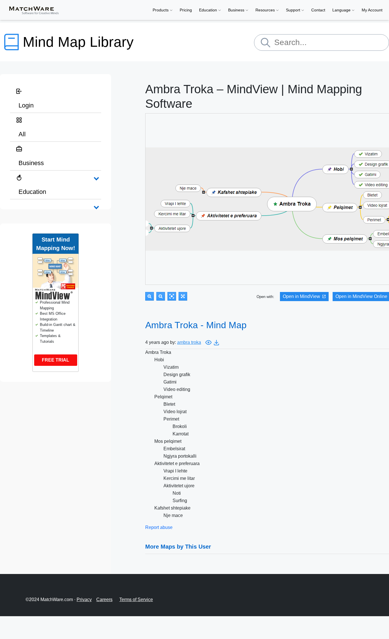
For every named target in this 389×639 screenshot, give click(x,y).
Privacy (84, 599)
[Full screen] (183, 296)
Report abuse (159, 527)
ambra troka (189, 342)
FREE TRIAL (55, 360)
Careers (104, 599)
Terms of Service (136, 599)
